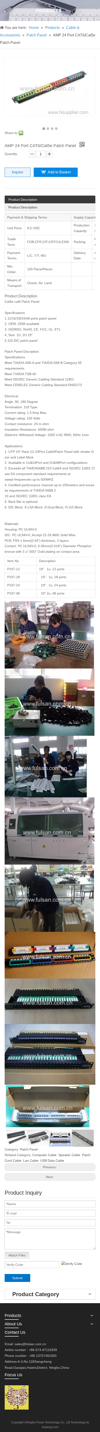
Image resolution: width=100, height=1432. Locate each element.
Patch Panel (29, 1149)
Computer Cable (44, 1155)
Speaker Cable (69, 1155)
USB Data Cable (52, 1160)
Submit (17, 1278)
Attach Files (17, 1255)
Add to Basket (59, 172)
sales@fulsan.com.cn (30, 1344)
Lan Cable (30, 1160)
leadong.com (50, 1427)
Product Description (22, 199)
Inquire (17, 172)
